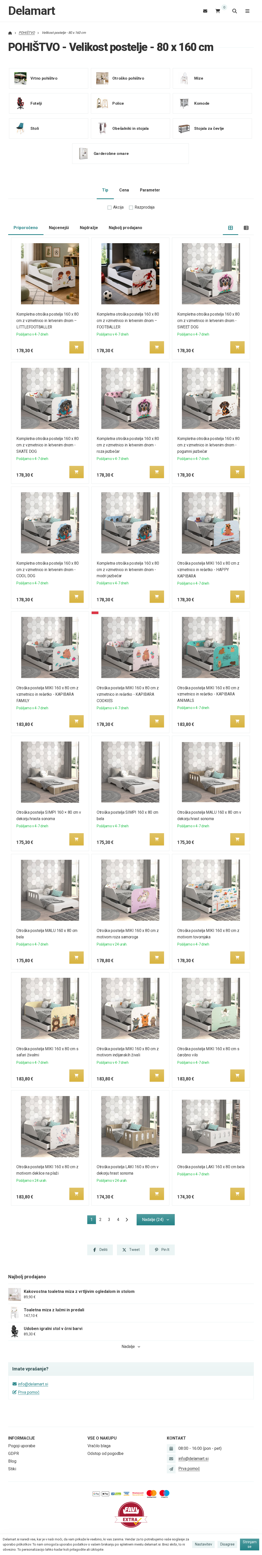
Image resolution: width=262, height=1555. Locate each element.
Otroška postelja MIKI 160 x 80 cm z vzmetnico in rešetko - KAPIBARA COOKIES (128, 694)
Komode (202, 103)
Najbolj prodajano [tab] (125, 227)
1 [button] (93, 1220)
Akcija (118, 207)
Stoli (34, 128)
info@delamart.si (33, 1384)
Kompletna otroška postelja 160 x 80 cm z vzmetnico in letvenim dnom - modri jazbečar (128, 569)
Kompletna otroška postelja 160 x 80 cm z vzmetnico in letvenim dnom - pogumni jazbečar (208, 445)
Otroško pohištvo (128, 78)
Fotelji (36, 103)
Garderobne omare (111, 153)
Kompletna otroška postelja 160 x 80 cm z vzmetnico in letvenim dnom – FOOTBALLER (128, 320)
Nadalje (128, 1346)
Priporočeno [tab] (26, 227)
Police (118, 103)
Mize (198, 78)
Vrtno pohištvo (43, 78)
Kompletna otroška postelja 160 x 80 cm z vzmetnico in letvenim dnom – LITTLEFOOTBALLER (47, 320)
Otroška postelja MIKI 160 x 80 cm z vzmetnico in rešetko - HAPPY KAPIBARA (208, 569)
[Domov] (10, 33)
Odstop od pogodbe (106, 1453)
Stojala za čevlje (209, 128)
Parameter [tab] (150, 190)
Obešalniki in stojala (130, 128)
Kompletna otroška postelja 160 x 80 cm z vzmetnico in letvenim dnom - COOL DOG (47, 569)
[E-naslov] (205, 11)
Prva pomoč (28, 1392)
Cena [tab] (124, 190)
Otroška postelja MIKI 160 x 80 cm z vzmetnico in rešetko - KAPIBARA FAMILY (47, 694)
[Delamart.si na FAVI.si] (131, 1514)
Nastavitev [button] (203, 1544)
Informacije (21, 1438)
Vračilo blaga (99, 1445)
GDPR (13, 1453)
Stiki (12, 1468)
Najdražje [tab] (89, 227)
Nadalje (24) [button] (152, 1219)
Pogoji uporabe (21, 1445)
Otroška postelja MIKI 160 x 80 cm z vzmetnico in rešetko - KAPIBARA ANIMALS (208, 694)
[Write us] (171, 1469)
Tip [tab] (105, 190)
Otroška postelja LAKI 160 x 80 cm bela (210, 1166)
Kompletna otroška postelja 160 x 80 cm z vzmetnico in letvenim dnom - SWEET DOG (208, 320)
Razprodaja (145, 207)
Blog (12, 1461)
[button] (76, 347)
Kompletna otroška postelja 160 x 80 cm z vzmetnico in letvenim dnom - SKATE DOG (47, 445)
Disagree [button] (227, 1544)
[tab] (230, 228)
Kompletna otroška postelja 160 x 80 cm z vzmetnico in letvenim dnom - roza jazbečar (128, 445)
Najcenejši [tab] (59, 227)
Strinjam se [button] (250, 1544)
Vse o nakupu (102, 1438)
